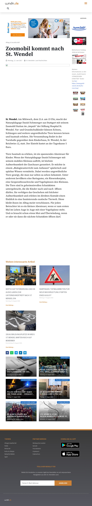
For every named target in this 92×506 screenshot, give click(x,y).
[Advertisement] (38, 240)
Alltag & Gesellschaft (13, 42)
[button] (86, 3)
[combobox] (25, 8)
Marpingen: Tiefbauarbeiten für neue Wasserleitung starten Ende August (54, 292)
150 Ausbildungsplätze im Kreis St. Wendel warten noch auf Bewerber (20, 337)
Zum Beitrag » (10, 305)
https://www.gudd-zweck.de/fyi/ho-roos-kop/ (78, 85)
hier (75, 81)
